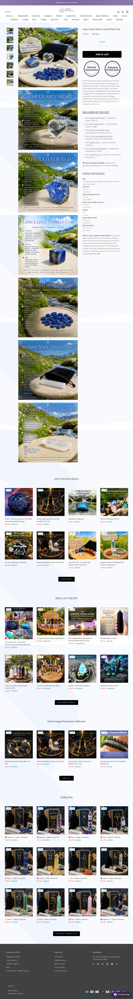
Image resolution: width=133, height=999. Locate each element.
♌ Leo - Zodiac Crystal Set (77, 878)
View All (66, 778)
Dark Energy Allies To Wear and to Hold (50, 562)
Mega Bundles (23, 16)
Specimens (54, 20)
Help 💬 (86, 20)
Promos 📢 (75, 20)
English (8, 12)
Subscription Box (86, 16)
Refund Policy (60, 964)
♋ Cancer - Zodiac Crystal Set (15, 919)
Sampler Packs (71, 16)
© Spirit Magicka (13, 991)
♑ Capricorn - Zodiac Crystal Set (16, 837)
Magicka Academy (13, 957)
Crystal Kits (36, 16)
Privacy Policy (60, 967)
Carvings (25, 20)
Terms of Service (61, 971)
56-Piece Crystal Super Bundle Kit (48, 686)
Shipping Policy (60, 960)
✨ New (65, 20)
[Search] (123, 12)
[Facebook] (93, 964)
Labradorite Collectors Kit (109, 686)
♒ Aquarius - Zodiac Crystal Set (48, 837)
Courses (109, 20)
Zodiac (115, 16)
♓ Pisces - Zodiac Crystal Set (78, 837)
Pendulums (14, 20)
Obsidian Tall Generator (108, 638)
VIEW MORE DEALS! (66, 702)
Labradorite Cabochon (76, 519)
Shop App (119, 20)
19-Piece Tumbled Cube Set (109, 519)
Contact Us (59, 957)
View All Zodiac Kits (66, 934)
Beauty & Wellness (102, 16)
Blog (8, 967)
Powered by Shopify (15, 993)
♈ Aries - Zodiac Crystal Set (110, 837)
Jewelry (124, 16)
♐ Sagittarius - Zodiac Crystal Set (112, 919)
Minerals (59, 16)
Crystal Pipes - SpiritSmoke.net (17, 971)
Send (127, 987)
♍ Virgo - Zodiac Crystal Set (47, 919)
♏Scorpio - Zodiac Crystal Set (110, 878)
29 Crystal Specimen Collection (16, 562)
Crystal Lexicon (12, 960)
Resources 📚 (97, 20)
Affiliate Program (12, 964)
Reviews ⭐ (10, 16)
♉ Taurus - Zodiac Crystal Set (15, 878)
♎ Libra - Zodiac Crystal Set (78, 919)
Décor (34, 20)
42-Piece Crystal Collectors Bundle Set (50, 638)
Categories (48, 16)
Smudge (43, 20)
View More (66, 579)
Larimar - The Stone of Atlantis (79, 686)
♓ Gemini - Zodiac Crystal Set (47, 878)
